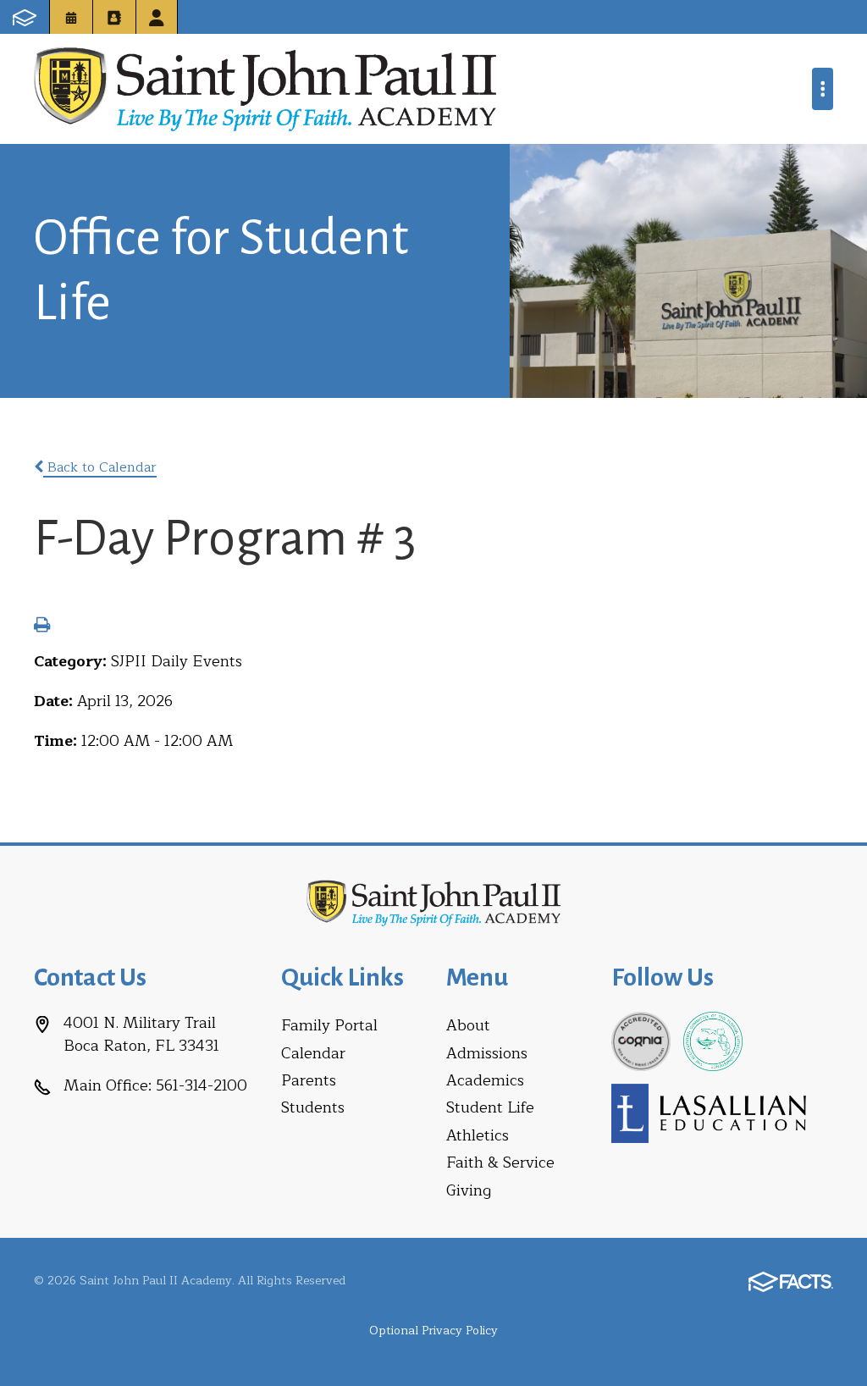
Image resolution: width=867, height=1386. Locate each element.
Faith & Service (500, 1162)
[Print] (42, 627)
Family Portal (329, 1025)
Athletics (477, 1135)
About (468, 1025)
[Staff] (156, 17)
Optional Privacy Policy (433, 1330)
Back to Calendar (100, 467)
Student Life (490, 1107)
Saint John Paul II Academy (265, 89)
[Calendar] (71, 17)
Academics (485, 1080)
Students (313, 1107)
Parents (308, 1080)
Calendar (313, 1053)
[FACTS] (24, 17)
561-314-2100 (201, 1085)
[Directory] (114, 17)
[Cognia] (641, 1040)
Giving (468, 1190)
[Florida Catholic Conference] (713, 1040)
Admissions (486, 1053)
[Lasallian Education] (708, 1112)
